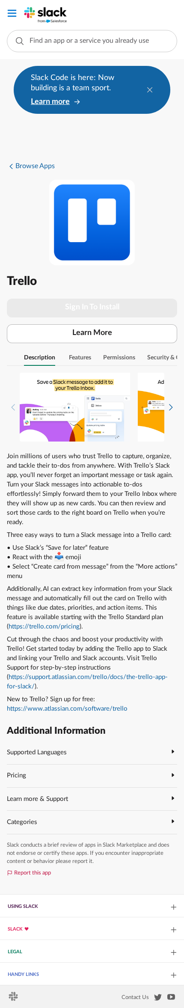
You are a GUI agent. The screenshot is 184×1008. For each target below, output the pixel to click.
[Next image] (170, 407)
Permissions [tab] (119, 358)
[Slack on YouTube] (171, 999)
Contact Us (135, 997)
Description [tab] (39, 358)
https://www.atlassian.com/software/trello (67, 709)
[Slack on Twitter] (158, 999)
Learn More (92, 333)
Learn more (50, 102)
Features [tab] (80, 358)
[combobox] (92, 41)
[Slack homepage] (14, 999)
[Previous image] (13, 407)
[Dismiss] (150, 90)
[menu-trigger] (12, 14)
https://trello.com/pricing (44, 626)
